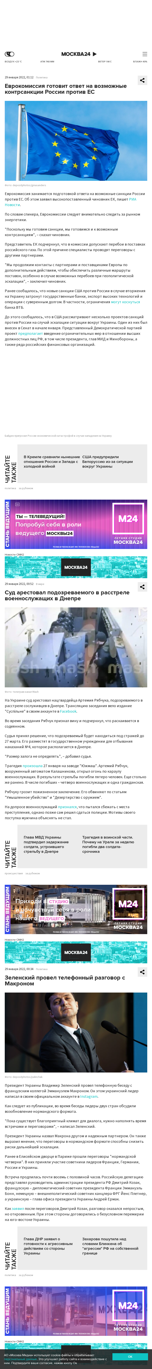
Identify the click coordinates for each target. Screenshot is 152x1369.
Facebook (68, 711)
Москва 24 (76, 54)
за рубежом (26, 488)
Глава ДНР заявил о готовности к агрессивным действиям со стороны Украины (48, 1246)
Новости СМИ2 (14, 554)
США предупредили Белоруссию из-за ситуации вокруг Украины (107, 462)
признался (67, 807)
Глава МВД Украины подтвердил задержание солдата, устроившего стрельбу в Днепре (46, 844)
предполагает (30, 333)
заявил (18, 1208)
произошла (33, 766)
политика (10, 488)
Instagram (89, 1096)
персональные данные (20, 1359)
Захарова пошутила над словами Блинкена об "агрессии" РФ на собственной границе (110, 1246)
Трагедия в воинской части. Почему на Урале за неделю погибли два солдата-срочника (108, 844)
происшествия (14, 873)
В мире (40, 584)
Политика (42, 78)
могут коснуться (125, 302)
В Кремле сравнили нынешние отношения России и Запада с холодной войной (52, 462)
